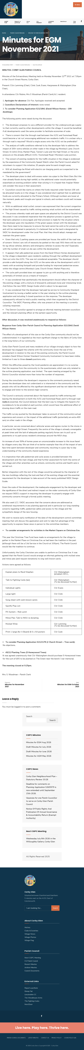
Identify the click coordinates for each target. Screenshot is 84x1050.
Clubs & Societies (31, 931)
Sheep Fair (28, 991)
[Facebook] (81, 21)
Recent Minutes (30, 964)
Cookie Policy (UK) (70, 1038)
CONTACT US (45, 1038)
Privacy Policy (56, 1038)
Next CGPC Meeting (32, 958)
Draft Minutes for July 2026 (38, 747)
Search (29, 716)
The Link (74, 22)
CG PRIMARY (39, 22)
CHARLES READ (51, 22)
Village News (29, 934)
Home (4, 33)
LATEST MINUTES (33, 1038)
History (27, 927)
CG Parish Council (31, 961)
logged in (18, 706)
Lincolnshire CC (30, 994)
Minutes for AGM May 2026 (38, 756)
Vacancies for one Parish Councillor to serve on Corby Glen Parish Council (41, 801)
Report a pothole (17, 22)
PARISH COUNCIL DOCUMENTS (16, 1038)
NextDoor (63, 21)
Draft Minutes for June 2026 (39, 751)
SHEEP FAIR (6, 22)
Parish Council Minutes (17, 33)
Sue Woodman (37, 65)
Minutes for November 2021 (14, 685)
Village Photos (30, 937)
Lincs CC (28, 22)
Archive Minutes (30, 967)
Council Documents (31, 971)
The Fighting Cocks (31, 1001)
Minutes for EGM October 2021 (68, 685)
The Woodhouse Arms (33, 998)
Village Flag (29, 940)
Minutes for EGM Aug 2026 (38, 742)
